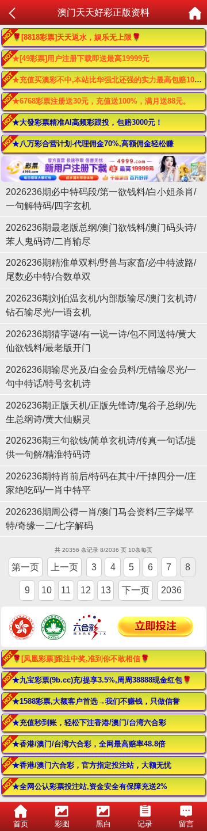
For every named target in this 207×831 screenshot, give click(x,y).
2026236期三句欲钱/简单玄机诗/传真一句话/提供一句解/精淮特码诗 (101, 447)
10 (46, 590)
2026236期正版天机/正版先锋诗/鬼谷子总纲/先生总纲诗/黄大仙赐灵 (101, 412)
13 (106, 590)
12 (85, 590)
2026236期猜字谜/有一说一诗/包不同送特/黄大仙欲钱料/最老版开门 (101, 341)
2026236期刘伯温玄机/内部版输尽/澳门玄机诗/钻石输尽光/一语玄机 (101, 305)
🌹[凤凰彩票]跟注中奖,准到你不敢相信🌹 (81, 658)
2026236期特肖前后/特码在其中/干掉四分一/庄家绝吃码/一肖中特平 (101, 483)
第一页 (25, 567)
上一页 (64, 567)
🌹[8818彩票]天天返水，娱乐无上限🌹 (76, 37)
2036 (171, 590)
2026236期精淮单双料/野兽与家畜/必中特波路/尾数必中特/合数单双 (101, 269)
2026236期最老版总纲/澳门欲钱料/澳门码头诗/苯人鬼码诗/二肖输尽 (101, 234)
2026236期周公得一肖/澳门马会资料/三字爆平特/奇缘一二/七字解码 (100, 519)
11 (66, 590)
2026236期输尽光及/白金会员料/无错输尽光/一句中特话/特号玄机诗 (101, 376)
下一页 (136, 590)
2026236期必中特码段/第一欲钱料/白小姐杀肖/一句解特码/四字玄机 (101, 199)
